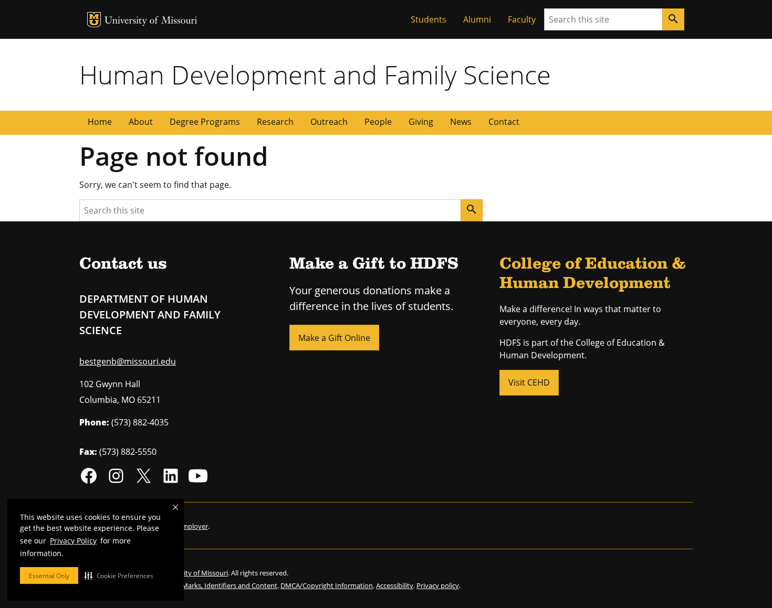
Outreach (329, 121)
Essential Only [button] (49, 575)
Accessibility (394, 585)
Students (428, 19)
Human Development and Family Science (315, 74)
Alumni (477, 19)
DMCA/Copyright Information (326, 585)
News (461, 121)
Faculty (522, 19)
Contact (503, 121)
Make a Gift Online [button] (334, 338)
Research (275, 121)
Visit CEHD (529, 382)
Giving (421, 121)
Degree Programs (205, 121)
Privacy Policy (73, 541)
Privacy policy (437, 585)
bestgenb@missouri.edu (127, 361)
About (141, 121)
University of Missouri (151, 21)
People (378, 121)
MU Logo (94, 19)
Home (100, 121)
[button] (118, 575)
